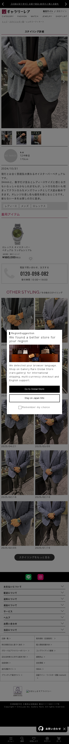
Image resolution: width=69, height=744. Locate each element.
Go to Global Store (34, 389)
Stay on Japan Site (34, 398)
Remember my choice (36, 407)
